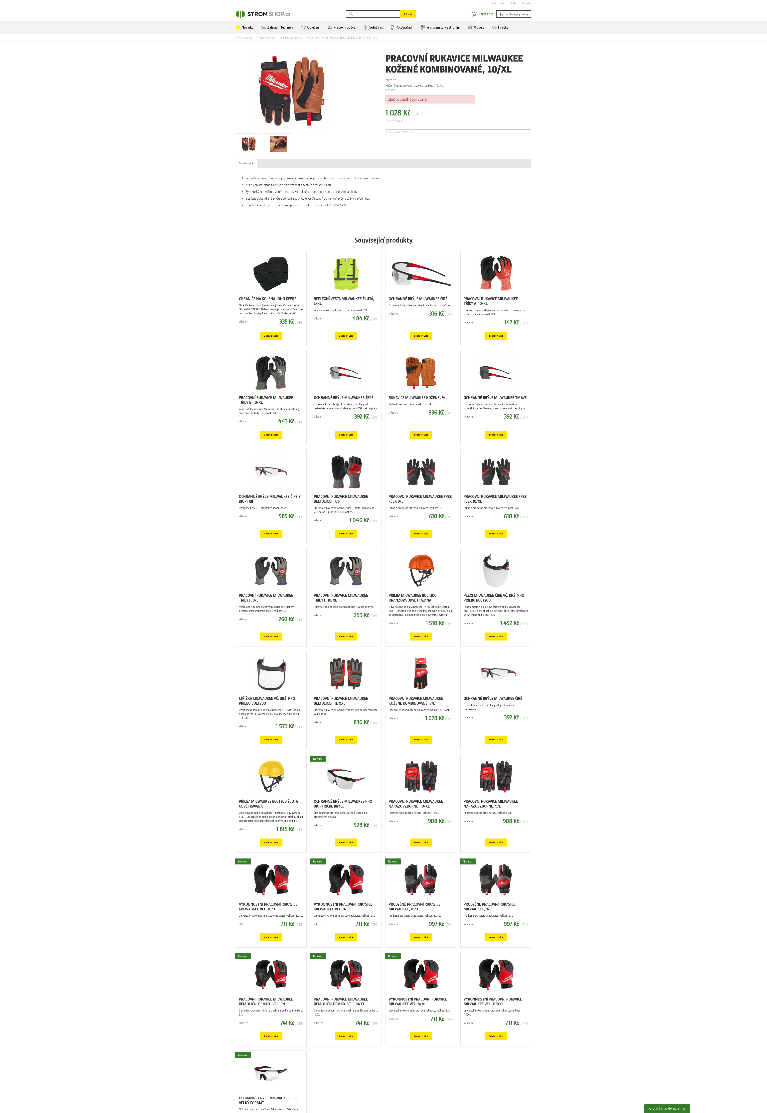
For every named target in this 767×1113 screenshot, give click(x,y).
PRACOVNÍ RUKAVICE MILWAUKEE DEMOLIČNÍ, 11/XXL (341, 726)
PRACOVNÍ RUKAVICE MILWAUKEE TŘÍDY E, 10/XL (266, 415)
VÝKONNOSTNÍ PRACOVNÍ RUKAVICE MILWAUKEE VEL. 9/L (343, 939)
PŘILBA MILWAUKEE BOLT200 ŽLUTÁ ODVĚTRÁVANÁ (268, 833)
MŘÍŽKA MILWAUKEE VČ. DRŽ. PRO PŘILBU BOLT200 (267, 726)
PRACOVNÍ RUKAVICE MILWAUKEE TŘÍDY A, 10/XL (491, 312)
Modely (478, 29)
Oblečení (313, 29)
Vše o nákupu (497, 3)
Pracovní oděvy (344, 29)
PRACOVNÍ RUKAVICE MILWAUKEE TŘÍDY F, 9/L (266, 620)
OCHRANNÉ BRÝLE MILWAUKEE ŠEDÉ (344, 412)
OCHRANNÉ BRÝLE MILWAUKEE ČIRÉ (418, 309)
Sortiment (248, 40)
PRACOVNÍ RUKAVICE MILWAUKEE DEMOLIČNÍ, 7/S (341, 517)
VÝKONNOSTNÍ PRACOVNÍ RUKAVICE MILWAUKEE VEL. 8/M (418, 1038)
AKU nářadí (404, 29)
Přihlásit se (481, 15)
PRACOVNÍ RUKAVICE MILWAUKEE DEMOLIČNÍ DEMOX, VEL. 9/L (266, 1038)
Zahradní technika (280, 29)
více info (390, 94)
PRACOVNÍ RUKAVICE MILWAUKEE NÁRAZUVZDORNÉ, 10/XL (416, 833)
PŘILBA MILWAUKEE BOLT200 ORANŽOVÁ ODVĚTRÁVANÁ (412, 620)
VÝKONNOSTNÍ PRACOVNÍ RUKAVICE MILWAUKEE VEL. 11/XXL (493, 1038)
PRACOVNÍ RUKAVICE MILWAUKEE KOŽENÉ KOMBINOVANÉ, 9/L (416, 726)
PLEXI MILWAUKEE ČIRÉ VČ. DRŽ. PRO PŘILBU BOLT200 (494, 620)
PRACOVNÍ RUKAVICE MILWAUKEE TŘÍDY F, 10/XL (341, 620)
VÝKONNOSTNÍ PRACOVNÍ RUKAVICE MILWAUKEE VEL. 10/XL (268, 939)
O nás (513, 3)
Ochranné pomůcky (290, 40)
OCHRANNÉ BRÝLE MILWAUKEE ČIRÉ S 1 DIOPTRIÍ (271, 517)
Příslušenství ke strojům (443, 29)
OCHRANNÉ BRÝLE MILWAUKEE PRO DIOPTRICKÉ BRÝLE (343, 833)
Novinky (247, 29)
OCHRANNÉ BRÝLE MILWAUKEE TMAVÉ (495, 412)
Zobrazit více (271, 348)
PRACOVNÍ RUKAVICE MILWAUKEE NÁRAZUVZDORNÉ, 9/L (491, 833)
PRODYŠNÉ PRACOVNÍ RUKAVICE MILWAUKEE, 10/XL (414, 939)
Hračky (503, 29)
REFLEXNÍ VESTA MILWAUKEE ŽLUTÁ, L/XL (344, 312)
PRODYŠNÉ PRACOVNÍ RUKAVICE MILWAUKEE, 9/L (489, 939)
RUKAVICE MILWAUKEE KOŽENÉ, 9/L (418, 412)
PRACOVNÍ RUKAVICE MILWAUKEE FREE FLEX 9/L (420, 517)
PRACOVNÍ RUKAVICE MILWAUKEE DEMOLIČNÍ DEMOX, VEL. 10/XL (341, 1038)
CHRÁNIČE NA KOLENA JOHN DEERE (267, 309)
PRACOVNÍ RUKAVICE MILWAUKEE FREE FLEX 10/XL (495, 517)
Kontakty (526, 3)
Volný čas (376, 29)
